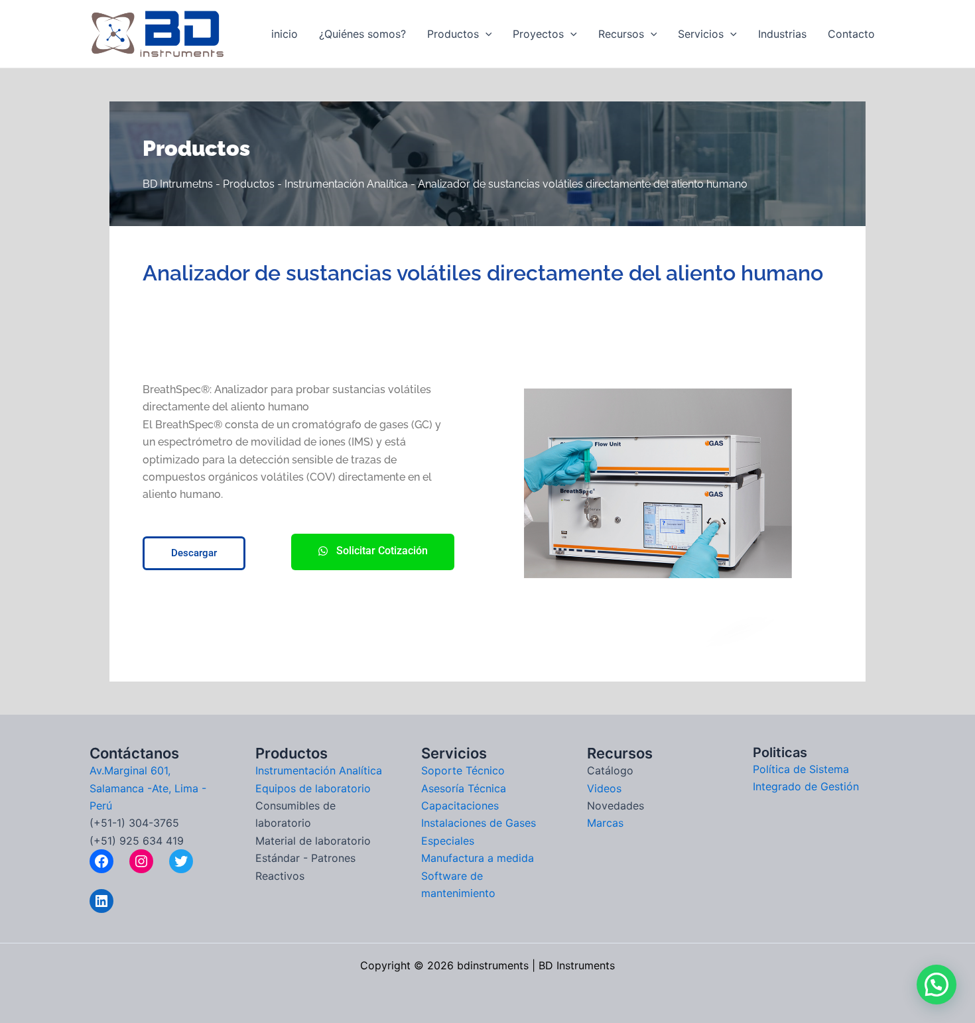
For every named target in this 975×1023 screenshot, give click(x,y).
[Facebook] (101, 861)
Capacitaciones (460, 805)
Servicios (701, 33)
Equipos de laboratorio (313, 788)
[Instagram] (141, 861)
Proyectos (538, 33)
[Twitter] (181, 861)
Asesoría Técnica (463, 788)
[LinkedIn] (101, 901)
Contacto (851, 33)
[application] (485, 33)
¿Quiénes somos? (362, 33)
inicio (284, 33)
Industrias (782, 33)
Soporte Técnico (463, 770)
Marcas (605, 822)
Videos (604, 788)
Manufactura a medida (477, 858)
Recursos (621, 33)
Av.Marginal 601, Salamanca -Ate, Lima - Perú (148, 788)
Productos (453, 33)
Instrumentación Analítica (318, 770)
